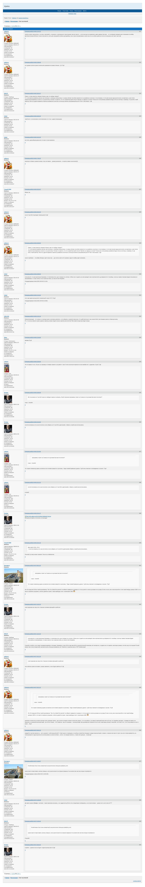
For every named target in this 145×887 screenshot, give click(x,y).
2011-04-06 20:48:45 (36, 274)
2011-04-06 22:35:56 (36, 361)
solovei (6, 361)
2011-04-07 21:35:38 (36, 800)
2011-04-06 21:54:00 (36, 337)
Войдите (14, 18)
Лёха (5, 337)
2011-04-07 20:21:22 (36, 687)
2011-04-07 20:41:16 (36, 730)
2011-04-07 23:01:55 (36, 844)
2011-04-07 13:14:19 (36, 633)
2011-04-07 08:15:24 (36, 565)
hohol (5, 116)
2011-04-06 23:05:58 (36, 392)
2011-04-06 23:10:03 (36, 422)
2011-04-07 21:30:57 (36, 761)
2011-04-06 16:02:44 (36, 116)
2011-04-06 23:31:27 (36, 513)
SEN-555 (6, 316)
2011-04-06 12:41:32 (36, 31)
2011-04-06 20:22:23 (36, 212)
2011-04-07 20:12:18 (36, 656)
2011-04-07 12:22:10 (36, 604)
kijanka (7, 21)
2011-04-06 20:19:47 (36, 189)
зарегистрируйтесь (23, 18)
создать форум (137, 881)
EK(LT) (6, 93)
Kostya (6, 392)
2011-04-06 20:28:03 (36, 243)
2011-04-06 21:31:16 (36, 316)
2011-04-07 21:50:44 (36, 821)
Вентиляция (14, 21)
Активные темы (72, 13)
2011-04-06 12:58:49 (36, 62)
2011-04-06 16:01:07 (36, 93)
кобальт (6, 31)
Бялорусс (7, 565)
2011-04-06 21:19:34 (36, 295)
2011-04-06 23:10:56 (36, 451)
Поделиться (28, 31)
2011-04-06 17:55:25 (36, 158)
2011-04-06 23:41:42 (36, 542)
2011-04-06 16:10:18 (36, 137)
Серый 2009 (7, 189)
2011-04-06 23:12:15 (36, 482)
